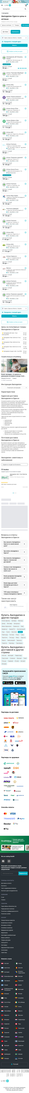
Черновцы (11, 643)
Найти (25, 9)
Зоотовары (4, 945)
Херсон (4, 640)
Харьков (23, 637)
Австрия (23, 661)
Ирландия (10, 655)
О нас (2, 897)
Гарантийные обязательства (8, 906)
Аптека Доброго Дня (26, 120)
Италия (17, 661)
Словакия (12, 658)
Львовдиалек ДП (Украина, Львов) (26, 57)
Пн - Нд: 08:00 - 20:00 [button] (13, 111)
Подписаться (23, 873)
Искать (14, 45)
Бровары (14, 620)
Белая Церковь (6, 620)
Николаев (14, 632)
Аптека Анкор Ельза (26, 169)
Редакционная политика (7, 908)
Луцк (3, 632)
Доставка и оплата (6, 883)
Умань (17, 637)
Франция (19, 658)
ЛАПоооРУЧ (4, 942)
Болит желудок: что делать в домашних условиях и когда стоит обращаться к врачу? (12, 375)
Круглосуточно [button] (12, 172)
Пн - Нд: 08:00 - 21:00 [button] (13, 76)
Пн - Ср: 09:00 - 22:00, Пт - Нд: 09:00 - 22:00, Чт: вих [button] (17, 148)
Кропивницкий (21, 629)
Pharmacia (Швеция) (26, 209)
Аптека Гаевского (26, 256)
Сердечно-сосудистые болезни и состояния (11, 465)
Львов (8, 632)
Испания (4, 663)
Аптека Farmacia (26, 144)
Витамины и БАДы (6, 925)
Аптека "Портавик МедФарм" (26, 73)
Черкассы (19, 640)
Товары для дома (5, 940)
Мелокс (26, 268)
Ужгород (11, 637)
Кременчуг (4, 629)
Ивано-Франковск (7, 626)
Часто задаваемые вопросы (8, 888)
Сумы (22, 634)
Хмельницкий (11, 640)
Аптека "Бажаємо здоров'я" (26, 158)
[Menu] (2, 5)
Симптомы (4, 952)
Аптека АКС (26, 132)
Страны (3, 899)
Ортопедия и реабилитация (8, 935)
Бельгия (4, 655)
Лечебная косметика (6, 927)
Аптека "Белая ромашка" (26, 97)
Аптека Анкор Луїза (26, 109)
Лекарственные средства (8, 920)
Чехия (25, 658)
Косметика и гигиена (6, 922)
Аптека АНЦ (26, 85)
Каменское (16, 626)
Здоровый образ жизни (7, 947)
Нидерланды (18, 655)
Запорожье (17, 623)
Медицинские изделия (7, 930)
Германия (10, 661)
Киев (22, 626)
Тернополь (4, 637)
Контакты (4, 885)
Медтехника (4, 932)
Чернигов (4, 643)
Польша (4, 661)
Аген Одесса (13, 605)
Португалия (5, 658)
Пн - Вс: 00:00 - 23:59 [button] (13, 61)
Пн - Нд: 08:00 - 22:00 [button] (13, 100)
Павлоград (5, 634)
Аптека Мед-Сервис (26, 196)
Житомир (9, 623)
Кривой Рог (12, 629)
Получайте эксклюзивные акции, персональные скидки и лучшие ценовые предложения (14, 867)
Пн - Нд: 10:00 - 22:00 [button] (13, 224)
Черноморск (19, 643)
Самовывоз (15, 31)
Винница (20, 620)
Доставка (5, 31)
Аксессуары (4, 950)
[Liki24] (5, 1080)
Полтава (11, 634)
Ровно (17, 634)
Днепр (3, 623)
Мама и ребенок (5, 937)
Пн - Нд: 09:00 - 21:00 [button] (13, 187)
